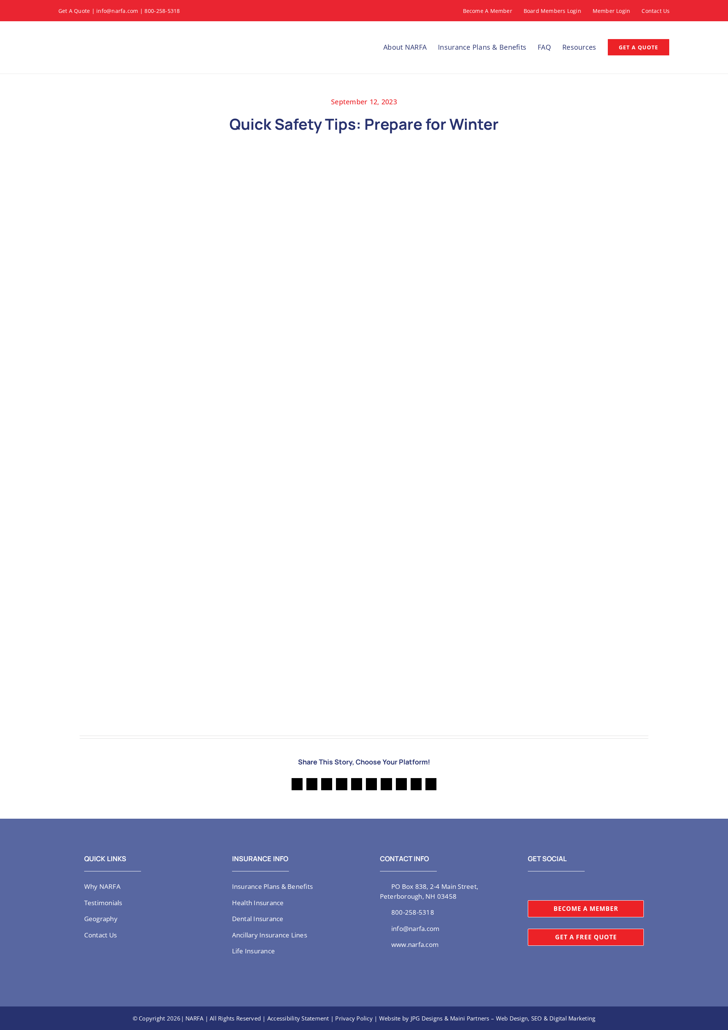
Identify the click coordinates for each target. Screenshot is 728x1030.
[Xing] (416, 784)
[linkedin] (566, 886)
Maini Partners (470, 1018)
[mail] (579, 886)
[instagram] (542, 886)
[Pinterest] (386, 784)
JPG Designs (427, 1018)
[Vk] (401, 784)
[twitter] (530, 886)
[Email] (431, 784)
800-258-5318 (162, 10)
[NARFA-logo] (84, 30)
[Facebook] (297, 784)
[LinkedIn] (341, 784)
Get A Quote (74, 10)
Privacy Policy (354, 1018)
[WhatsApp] (356, 784)
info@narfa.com (117, 10)
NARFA (194, 1018)
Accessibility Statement (298, 1018)
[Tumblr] (371, 784)
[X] (311, 784)
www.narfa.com (415, 944)
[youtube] (554, 886)
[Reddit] (326, 784)
